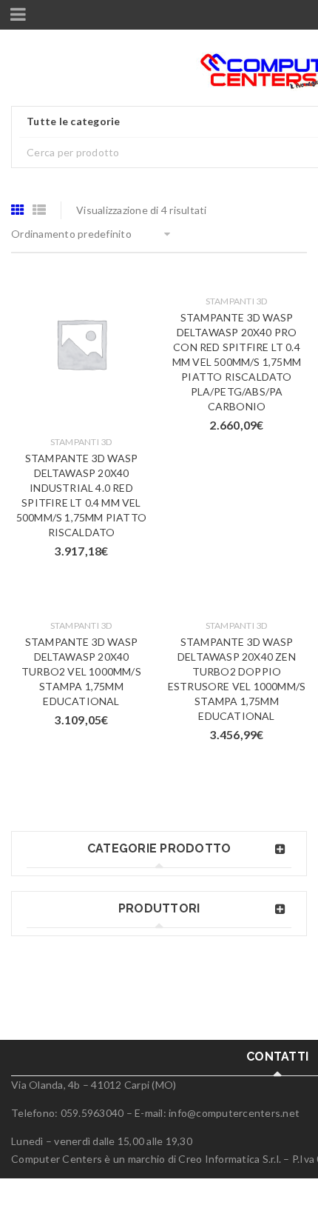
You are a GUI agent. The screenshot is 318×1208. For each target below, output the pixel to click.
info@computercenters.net (234, 1113)
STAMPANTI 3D (81, 441)
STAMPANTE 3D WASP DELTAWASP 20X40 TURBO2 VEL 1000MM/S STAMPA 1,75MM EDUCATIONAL (81, 671)
